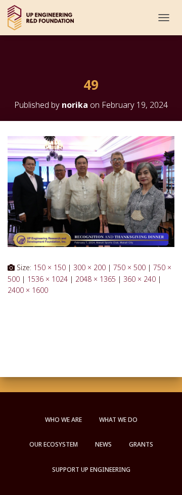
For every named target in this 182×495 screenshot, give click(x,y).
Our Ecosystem (53, 444)
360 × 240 (139, 279)
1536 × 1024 (47, 279)
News (103, 444)
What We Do (118, 419)
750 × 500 (129, 267)
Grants (141, 444)
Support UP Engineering (91, 469)
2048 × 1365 (95, 279)
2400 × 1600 (28, 290)
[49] (91, 191)
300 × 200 (89, 267)
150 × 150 (49, 267)
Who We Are (63, 419)
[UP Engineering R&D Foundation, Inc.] (44, 17)
